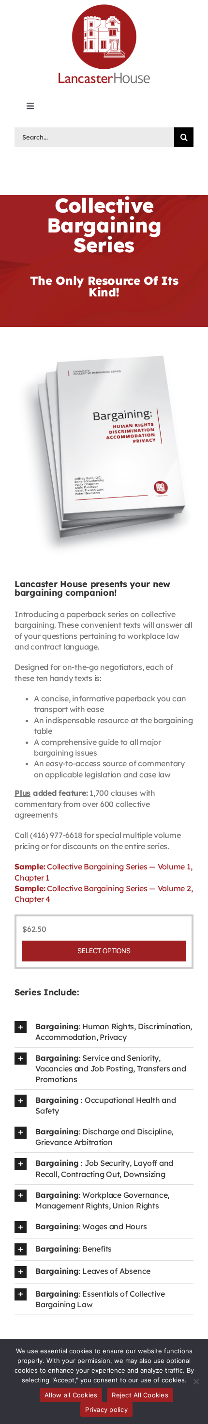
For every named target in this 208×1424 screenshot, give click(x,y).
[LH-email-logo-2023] (104, 6)
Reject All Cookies (140, 1395)
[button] (104, 1031)
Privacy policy (106, 1409)
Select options (103, 950)
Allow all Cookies (71, 1395)
